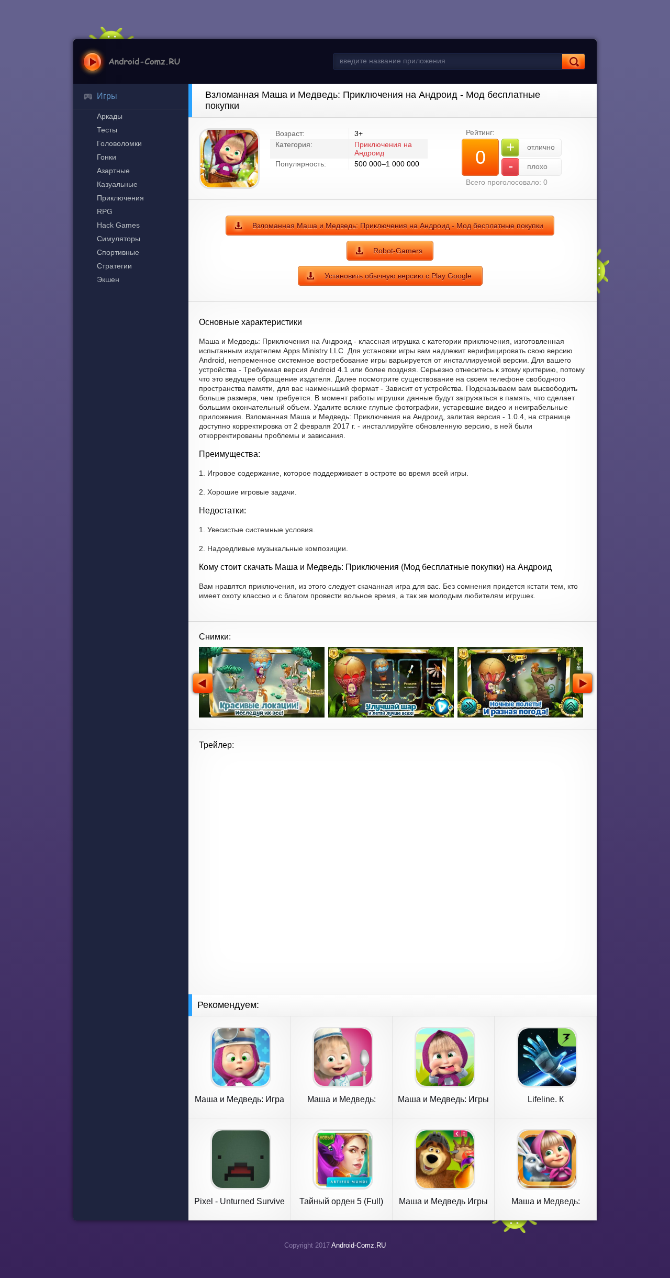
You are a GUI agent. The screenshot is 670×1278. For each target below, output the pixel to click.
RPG (105, 211)
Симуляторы (118, 238)
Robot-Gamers (397, 250)
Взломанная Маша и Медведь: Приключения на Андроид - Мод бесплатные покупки (397, 225)
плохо (528, 166)
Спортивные (118, 252)
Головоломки (119, 143)
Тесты (107, 130)
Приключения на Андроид (383, 148)
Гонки (106, 157)
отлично (530, 147)
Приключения (120, 198)
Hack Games (118, 225)
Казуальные (117, 184)
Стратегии (114, 266)
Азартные (113, 170)
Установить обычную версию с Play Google (398, 276)
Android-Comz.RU (358, 1245)
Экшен (108, 279)
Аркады (109, 116)
